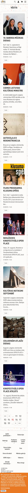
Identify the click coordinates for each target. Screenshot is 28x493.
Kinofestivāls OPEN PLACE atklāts (13, 390)
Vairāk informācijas (5, 488)
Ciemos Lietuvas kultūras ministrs (13, 89)
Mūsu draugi (20, 463)
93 (5, 419)
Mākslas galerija (20, 453)
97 (20, 419)
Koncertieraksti (7, 453)
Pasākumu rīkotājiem (14, 440)
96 (16, 419)
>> (19, 423)
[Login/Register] (18, 2)
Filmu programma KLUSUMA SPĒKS (12, 189)
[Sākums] (3, 2)
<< (5, 416)
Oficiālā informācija (7, 462)
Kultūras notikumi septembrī (13, 292)
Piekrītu (3, 490)
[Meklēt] (15, 2)
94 (9, 419)
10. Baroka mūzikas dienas (13, 39)
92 (20, 416)
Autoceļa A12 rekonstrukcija (11, 139)
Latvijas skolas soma (23, 441)
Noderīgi (5, 441)
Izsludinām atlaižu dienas (13, 342)
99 (9, 423)
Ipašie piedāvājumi (7, 434)
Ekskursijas (20, 435)
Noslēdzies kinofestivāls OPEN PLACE (13, 241)
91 (16, 416)
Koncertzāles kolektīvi (7, 448)
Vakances (20, 458)
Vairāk (5, 60)
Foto (20, 448)
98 (5, 423)
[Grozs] (22, 2)
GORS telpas (7, 458)
